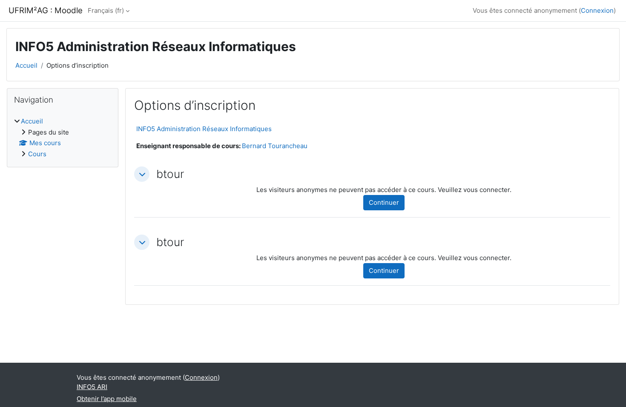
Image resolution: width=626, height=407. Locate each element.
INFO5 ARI (92, 387)
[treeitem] (62, 138)
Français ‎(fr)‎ (106, 10)
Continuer (384, 202)
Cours (37, 154)
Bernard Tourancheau (274, 146)
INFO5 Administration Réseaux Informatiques (204, 129)
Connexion (597, 10)
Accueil (26, 65)
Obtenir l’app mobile (107, 399)
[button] (141, 174)
